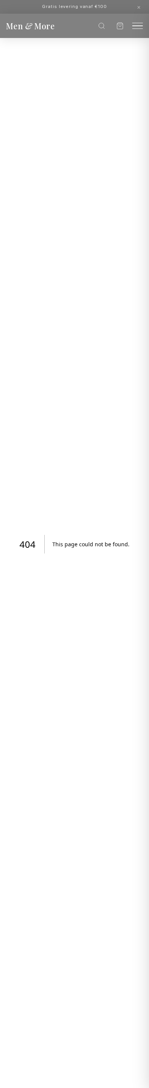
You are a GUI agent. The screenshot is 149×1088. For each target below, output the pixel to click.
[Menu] (137, 26)
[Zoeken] (101, 25)
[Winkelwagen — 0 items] (120, 25)
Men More (30, 26)
